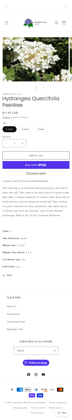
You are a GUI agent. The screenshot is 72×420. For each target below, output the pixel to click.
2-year (27, 130)
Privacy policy (37, 413)
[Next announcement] (65, 7)
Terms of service (38, 408)
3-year (42, 130)
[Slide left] (28, 87)
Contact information (58, 402)
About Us (12, 306)
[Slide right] (43, 87)
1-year (9, 129)
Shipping (6, 117)
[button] (6, 22)
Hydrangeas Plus (20, 402)
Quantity (7, 136)
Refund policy (55, 408)
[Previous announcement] (6, 7)
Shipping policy (21, 408)
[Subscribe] (54, 351)
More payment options (36, 173)
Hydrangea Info (15, 329)
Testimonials (13, 314)
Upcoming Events (16, 321)
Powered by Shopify (37, 402)
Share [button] (9, 275)
